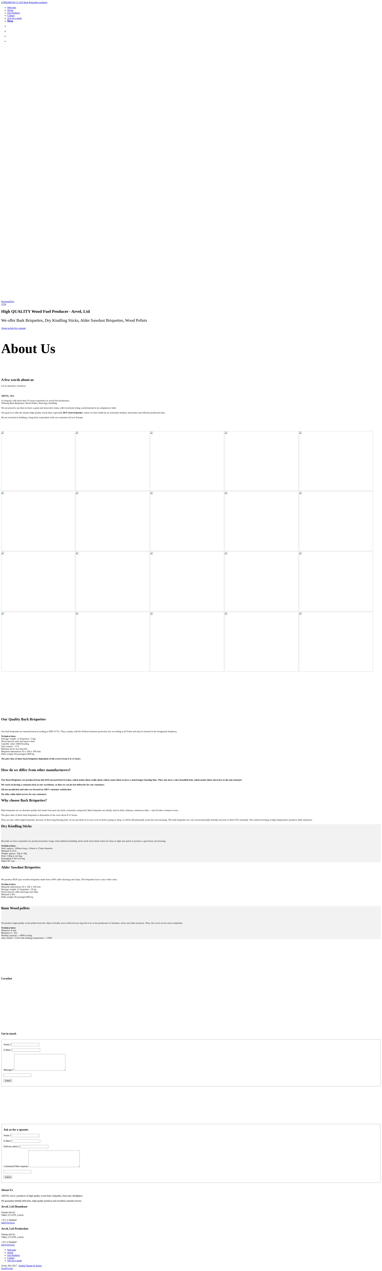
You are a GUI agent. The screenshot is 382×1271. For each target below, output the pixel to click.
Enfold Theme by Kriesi (30, 1265)
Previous (5, 301)
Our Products (13, 1255)
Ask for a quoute (18, 328)
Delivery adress (12, 1146)
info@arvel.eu (8, 1223)
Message (9, 1070)
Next (11, 301)
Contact (10, 1258)
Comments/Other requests (16, 1166)
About (10, 1252)
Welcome (11, 1250)
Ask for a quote (14, 1260)
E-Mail (8, 1050)
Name (7, 1044)
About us (5, 328)
